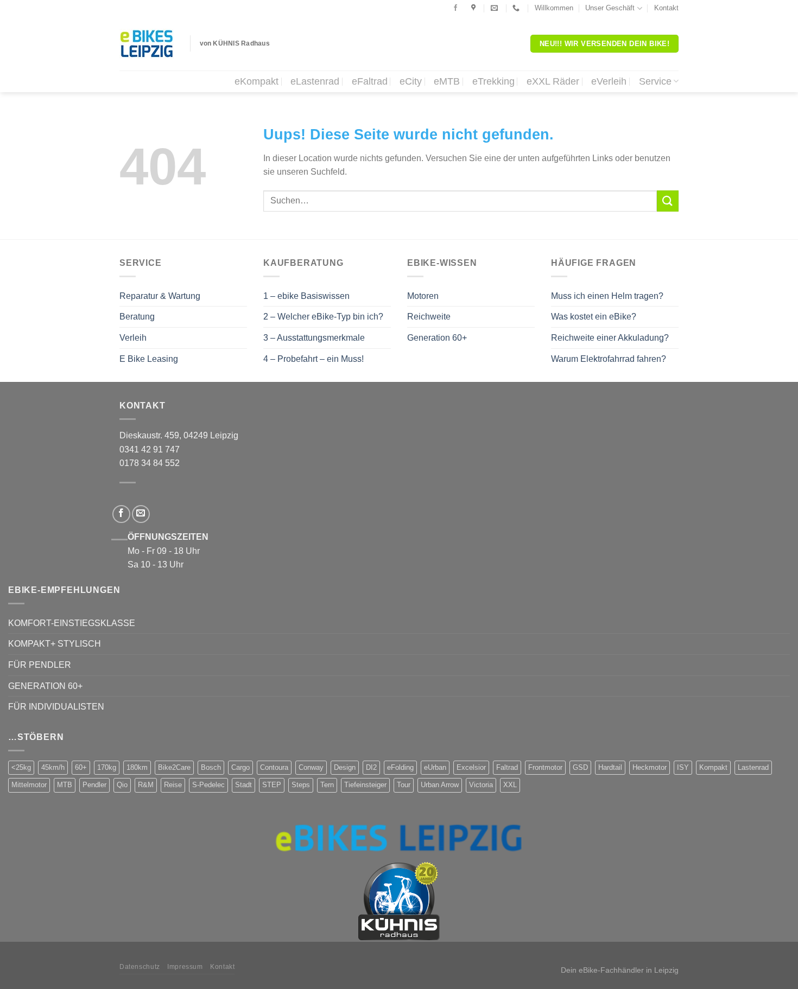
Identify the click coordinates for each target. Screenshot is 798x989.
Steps (301, 785)
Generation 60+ (437, 337)
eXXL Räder (553, 81)
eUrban (435, 767)
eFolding (400, 767)
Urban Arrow (440, 785)
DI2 (371, 767)
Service (655, 81)
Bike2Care (174, 767)
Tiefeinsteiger (365, 785)
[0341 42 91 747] (517, 8)
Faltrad (507, 767)
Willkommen (554, 8)
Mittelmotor (29, 785)
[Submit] (668, 201)
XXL (510, 785)
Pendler (94, 785)
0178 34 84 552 (149, 463)
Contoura (274, 767)
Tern (327, 785)
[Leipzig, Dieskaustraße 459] (474, 8)
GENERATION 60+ (45, 686)
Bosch (211, 767)
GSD (580, 767)
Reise (173, 785)
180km (137, 767)
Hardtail (610, 767)
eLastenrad (314, 81)
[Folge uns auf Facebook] (455, 8)
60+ (81, 767)
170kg (106, 767)
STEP (271, 785)
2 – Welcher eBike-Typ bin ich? (323, 316)
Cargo (240, 767)
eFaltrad (370, 81)
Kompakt (713, 767)
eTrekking (493, 81)
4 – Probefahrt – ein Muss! (313, 358)
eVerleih (608, 81)
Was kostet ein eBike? (593, 316)
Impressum (185, 967)
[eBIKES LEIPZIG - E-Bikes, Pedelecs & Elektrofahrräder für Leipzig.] (146, 44)
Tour (403, 785)
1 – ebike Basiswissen (306, 296)
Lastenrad (753, 767)
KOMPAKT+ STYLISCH (54, 643)
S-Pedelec (208, 785)
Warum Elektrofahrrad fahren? (608, 358)
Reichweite (429, 316)
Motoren (423, 296)
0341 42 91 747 (149, 449)
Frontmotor (545, 767)
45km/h (53, 767)
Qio (122, 785)
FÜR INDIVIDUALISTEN (56, 706)
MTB (64, 785)
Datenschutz (139, 967)
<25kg (21, 767)
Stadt (243, 785)
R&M (146, 785)
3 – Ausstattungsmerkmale (314, 337)
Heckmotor (649, 767)
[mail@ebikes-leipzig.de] (496, 8)
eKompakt (256, 81)
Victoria (481, 785)
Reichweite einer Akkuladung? (610, 337)
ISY (683, 767)
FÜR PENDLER (39, 664)
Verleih (133, 337)
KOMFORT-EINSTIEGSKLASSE (71, 623)
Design (345, 767)
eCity (411, 81)
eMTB (447, 81)
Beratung (137, 316)
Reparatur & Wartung (159, 296)
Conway (311, 767)
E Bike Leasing (148, 358)
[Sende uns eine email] (141, 514)
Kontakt (666, 8)
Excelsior (471, 767)
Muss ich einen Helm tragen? (607, 296)
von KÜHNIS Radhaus (235, 43)
